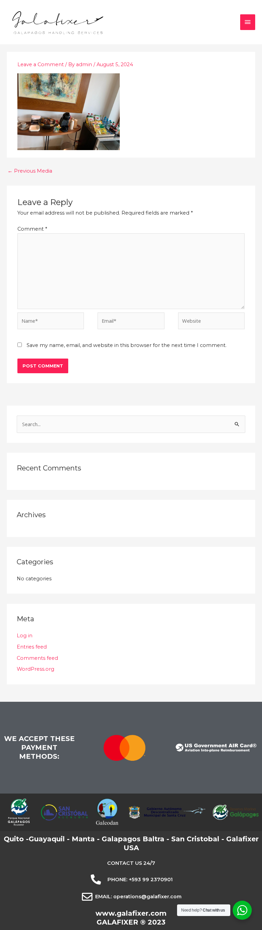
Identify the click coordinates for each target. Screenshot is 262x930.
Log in (24, 636)
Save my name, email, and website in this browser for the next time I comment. (127, 345)
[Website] (211, 322)
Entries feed (32, 647)
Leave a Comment (40, 64)
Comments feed (37, 658)
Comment (32, 229)
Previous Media (30, 171)
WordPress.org (35, 669)
